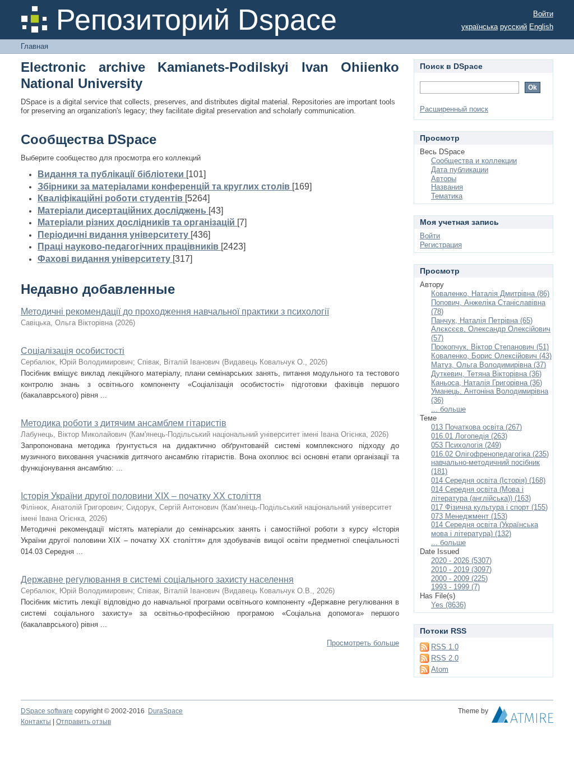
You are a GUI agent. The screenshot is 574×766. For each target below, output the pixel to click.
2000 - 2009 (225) (459, 578)
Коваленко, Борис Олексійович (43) (491, 356)
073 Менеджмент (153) (469, 516)
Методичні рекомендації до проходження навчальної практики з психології (175, 311)
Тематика (446, 196)
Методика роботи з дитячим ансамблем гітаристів (123, 423)
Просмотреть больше (363, 643)
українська (479, 26)
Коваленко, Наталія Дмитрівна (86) (490, 293)
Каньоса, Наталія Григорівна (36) (486, 383)
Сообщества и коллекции (474, 160)
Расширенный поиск (454, 109)
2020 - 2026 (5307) (461, 560)
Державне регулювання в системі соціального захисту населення (157, 579)
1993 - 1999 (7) (455, 587)
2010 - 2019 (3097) (461, 569)
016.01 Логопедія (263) (469, 436)
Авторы (443, 178)
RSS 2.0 (445, 658)
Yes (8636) (448, 605)
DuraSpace (165, 711)
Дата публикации (459, 169)
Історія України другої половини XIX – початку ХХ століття (141, 496)
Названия (447, 187)
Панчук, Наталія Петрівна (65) (482, 320)
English (541, 26)
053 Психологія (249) (466, 445)
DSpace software (47, 711)
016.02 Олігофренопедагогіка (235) (490, 454)
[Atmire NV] (522, 717)
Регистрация (441, 245)
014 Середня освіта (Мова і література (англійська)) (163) (481, 493)
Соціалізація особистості (72, 351)
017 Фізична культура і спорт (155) (489, 507)
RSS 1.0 (445, 647)
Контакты (36, 722)
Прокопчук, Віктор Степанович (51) (490, 347)
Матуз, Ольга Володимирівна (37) (488, 365)
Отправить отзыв (83, 722)
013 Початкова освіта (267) (476, 427)
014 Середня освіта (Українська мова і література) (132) (484, 529)
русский (513, 26)
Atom (439, 669)
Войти (543, 14)
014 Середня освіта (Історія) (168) (488, 480)
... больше (448, 409)
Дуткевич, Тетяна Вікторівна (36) (486, 374)
